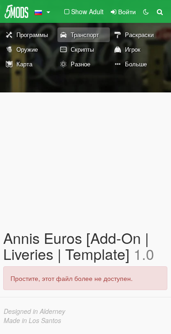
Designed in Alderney (34, 311)
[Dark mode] (146, 11)
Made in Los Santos (32, 320)
